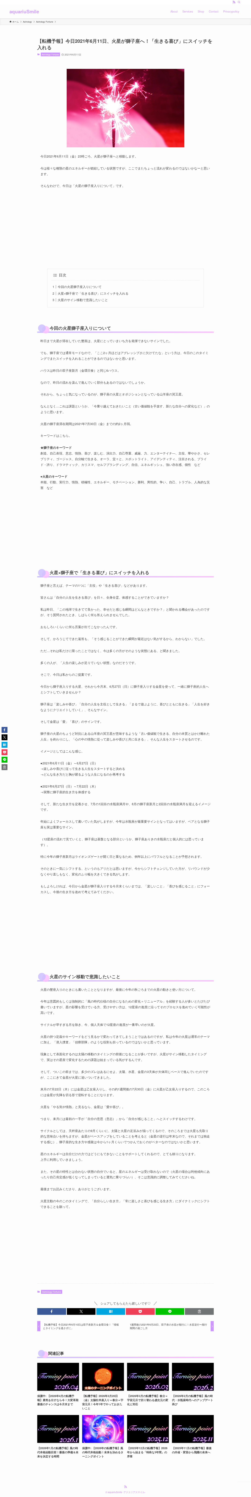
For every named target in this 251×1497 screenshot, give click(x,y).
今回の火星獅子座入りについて (80, 286)
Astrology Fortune (50, 54)
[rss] (233, 2)
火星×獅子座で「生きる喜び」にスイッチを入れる (93, 293)
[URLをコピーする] (199, 1311)
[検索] (239, 2)
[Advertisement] (125, 228)
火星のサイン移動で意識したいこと (83, 300)
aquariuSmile (24, 11)
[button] (51, 1311)
